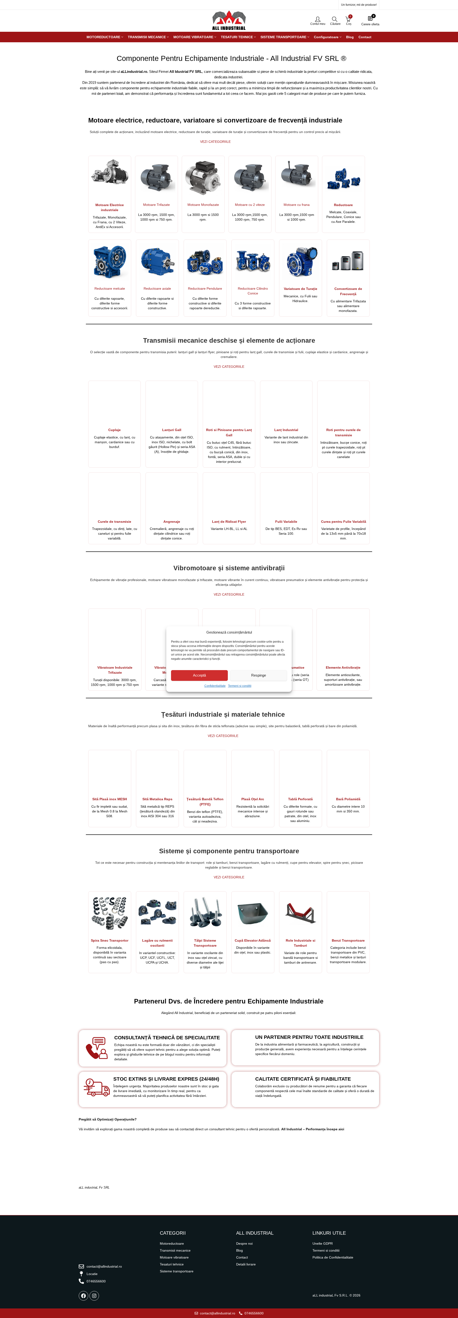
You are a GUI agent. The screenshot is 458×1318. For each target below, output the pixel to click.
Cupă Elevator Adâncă (253, 940)
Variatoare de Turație (300, 289)
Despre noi (244, 1243)
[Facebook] (83, 1296)
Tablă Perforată (300, 799)
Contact (242, 1257)
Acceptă (199, 675)
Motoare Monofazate (203, 205)
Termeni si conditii (239, 686)
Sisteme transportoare (176, 1271)
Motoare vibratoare (174, 1257)
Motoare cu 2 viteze (250, 205)
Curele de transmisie (114, 521)
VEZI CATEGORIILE (215, 142)
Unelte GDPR (322, 1243)
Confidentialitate (215, 686)
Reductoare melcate (109, 288)
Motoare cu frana (297, 205)
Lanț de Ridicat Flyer (229, 521)
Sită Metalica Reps (157, 799)
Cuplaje (114, 430)
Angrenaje (171, 521)
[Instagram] (94, 1296)
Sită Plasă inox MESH (109, 799)
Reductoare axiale (157, 288)
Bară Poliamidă (348, 799)
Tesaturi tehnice (172, 1264)
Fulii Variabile (286, 521)
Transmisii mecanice (175, 1250)
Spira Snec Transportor (109, 940)
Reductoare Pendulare (205, 288)
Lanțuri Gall (171, 430)
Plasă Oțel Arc (252, 799)
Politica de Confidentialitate (332, 1257)
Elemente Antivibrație (343, 667)
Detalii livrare (246, 1264)
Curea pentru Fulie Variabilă (343, 521)
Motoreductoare (172, 1243)
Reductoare (343, 205)
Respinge (258, 675)
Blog (239, 1250)
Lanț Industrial (286, 430)
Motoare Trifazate (156, 205)
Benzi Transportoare (348, 940)
